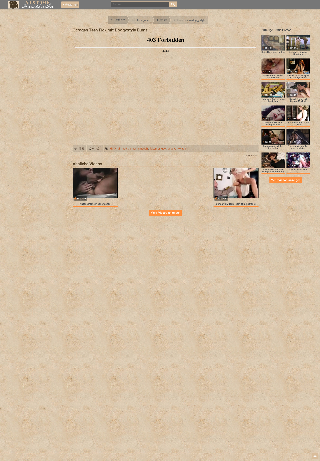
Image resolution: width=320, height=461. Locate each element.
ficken (153, 148)
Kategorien (70, 4)
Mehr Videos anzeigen (165, 212)
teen (184, 148)
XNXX (113, 148)
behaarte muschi (138, 148)
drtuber (162, 148)
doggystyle (174, 148)
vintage (122, 148)
